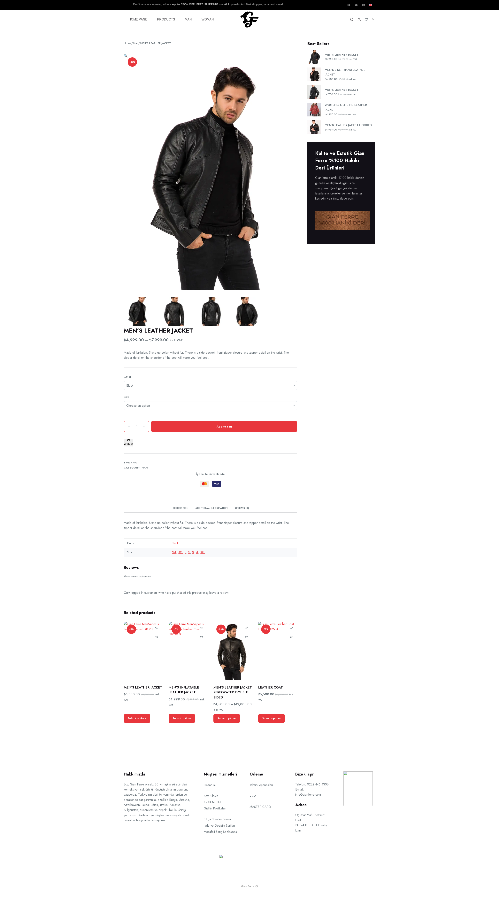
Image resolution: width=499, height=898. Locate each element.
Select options (137, 718)
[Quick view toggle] (157, 637)
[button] (372, 5)
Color (127, 376)
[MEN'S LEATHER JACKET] (143, 651)
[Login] (359, 19)
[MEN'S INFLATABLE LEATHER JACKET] (188, 651)
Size (126, 397)
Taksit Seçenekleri (261, 785)
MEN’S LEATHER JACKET (143, 687)
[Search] (352, 19)
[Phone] (363, 5)
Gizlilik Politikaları (215, 808)
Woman (208, 19)
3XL (174, 552)
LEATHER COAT (270, 687)
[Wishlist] (366, 19)
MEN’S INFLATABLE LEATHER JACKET (184, 690)
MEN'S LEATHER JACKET (341, 54)
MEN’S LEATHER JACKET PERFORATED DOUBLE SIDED (232, 692)
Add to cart (224, 426)
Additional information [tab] (211, 508)
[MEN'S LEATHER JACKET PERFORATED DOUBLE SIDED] (232, 651)
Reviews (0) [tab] (241, 508)
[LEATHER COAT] (277, 651)
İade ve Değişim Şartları (219, 825)
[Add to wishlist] (157, 628)
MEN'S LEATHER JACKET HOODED (348, 125)
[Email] (356, 5)
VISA (253, 796)
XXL (202, 552)
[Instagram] (349, 5)
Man (188, 19)
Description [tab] (180, 508)
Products (166, 19)
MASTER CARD (260, 807)
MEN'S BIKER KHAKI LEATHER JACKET (345, 72)
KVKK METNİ (212, 802)
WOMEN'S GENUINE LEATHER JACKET (346, 107)
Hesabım (210, 785)
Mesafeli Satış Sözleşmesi (220, 832)
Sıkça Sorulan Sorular (218, 819)
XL (197, 552)
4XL (180, 552)
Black (175, 543)
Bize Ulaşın (211, 796)
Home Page (138, 19)
